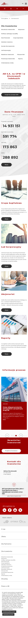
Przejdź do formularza (11, 450)
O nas (3, 529)
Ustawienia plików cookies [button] (9, 611)
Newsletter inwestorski (7, 54)
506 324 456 (8, 472)
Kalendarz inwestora (7, 42)
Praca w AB (5, 586)
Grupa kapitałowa (18, 38)
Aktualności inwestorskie (8, 29)
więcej (4, 419)
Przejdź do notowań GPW (11, 94)
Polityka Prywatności (7, 609)
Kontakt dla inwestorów (7, 46)
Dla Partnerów (6, 544)
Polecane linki (21, 54)
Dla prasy (4, 579)
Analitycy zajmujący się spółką (9, 33)
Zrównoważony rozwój (7, 63)
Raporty (20, 58)
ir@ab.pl (9, 474)
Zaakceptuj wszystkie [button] (8, 614)
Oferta (3, 536)
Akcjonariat (21, 29)
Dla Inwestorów (15, 18)
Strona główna (4, 18)
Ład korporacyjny (6, 50)
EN (22, 3)
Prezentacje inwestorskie (8, 58)
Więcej (6, 164)
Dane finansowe (5, 38)
